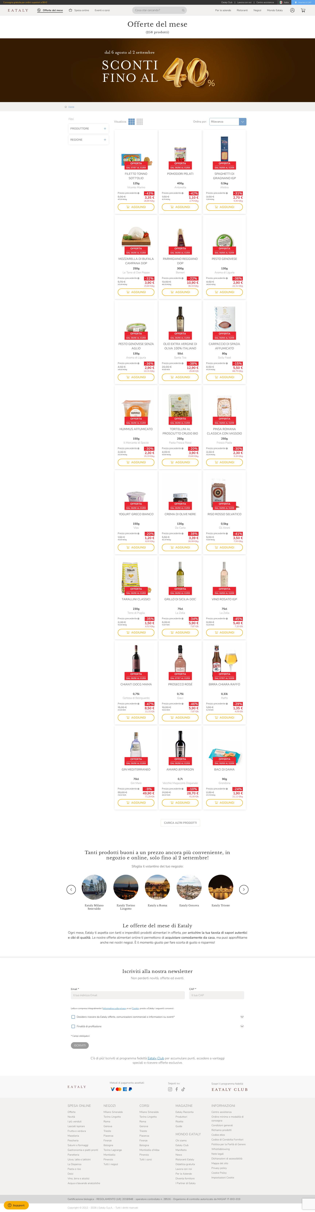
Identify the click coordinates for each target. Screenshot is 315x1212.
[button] (292, 10)
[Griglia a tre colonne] (131, 122)
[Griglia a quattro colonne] (140, 122)
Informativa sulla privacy (114, 1008)
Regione (76, 140)
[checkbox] (73, 1017)
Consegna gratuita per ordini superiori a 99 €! (25, 2)
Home (71, 106)
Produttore (79, 128)
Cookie (135, 1008)
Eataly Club (156, 1058)
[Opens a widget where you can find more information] (16, 1205)
